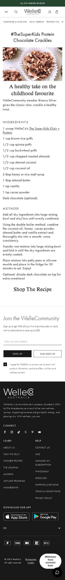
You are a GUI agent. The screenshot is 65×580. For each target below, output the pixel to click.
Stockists (41, 478)
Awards (8, 474)
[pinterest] (32, 432)
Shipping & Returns (47, 484)
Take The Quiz (11, 454)
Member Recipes (13, 460)
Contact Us (42, 447)
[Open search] (15, 11)
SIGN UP (17, 353)
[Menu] (6, 11)
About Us (9, 447)
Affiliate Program (14, 480)
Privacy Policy (43, 498)
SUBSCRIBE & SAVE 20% (15, 21)
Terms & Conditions (47, 491)
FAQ (37, 454)
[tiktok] (18, 432)
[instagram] (11, 432)
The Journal (10, 467)
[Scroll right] (62, 21)
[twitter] (25, 432)
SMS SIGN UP (47, 353)
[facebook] (4, 432)
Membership (10, 487)
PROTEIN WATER (55, 21)
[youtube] (39, 432)
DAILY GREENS (37, 21)
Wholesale (42, 471)
